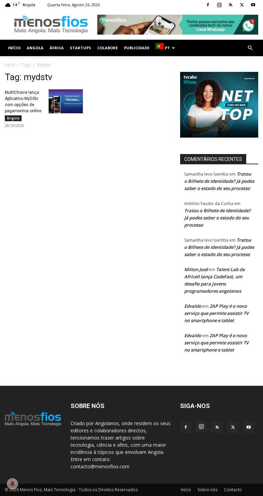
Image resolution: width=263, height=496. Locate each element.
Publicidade (136, 47)
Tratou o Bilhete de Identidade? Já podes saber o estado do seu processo (219, 181)
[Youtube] (253, 5)
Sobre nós (207, 490)
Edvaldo (192, 306)
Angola (35, 47)
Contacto (233, 490)
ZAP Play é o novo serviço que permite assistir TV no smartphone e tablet (216, 313)
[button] (250, 48)
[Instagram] (219, 5)
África (57, 47)
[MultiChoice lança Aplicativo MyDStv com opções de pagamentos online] (66, 101)
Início (14, 47)
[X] (242, 5)
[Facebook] (208, 5)
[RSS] (230, 5)
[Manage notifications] (12, 483)
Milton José (196, 269)
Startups (80, 47)
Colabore (107, 47)
